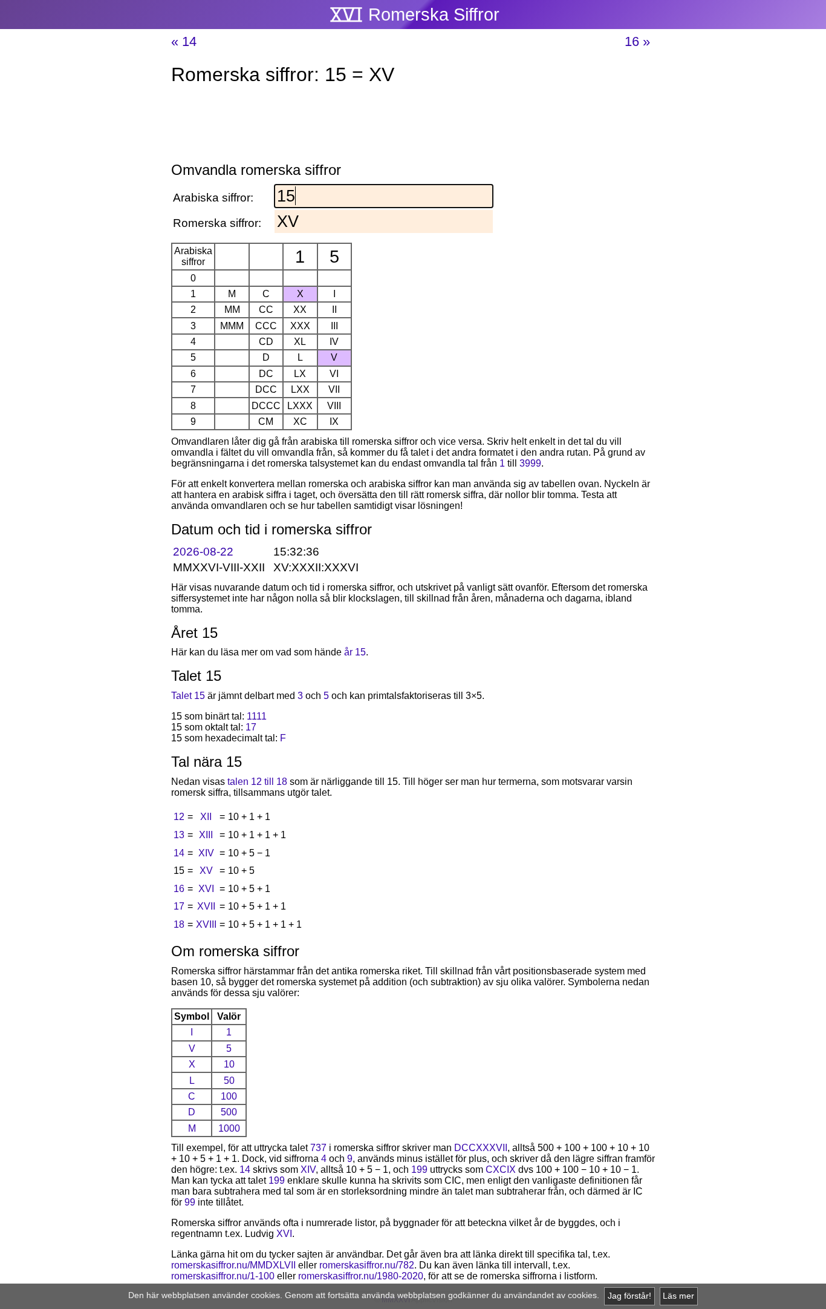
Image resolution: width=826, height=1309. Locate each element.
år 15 (355, 652)
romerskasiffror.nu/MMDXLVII (233, 1265)
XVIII (206, 924)
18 (179, 924)
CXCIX (501, 1169)
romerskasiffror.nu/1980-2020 (360, 1276)
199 (419, 1169)
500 (229, 1112)
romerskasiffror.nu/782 (366, 1265)
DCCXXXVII (480, 1148)
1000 (229, 1128)
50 (229, 1080)
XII (206, 817)
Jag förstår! (629, 1296)
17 (251, 727)
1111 (257, 716)
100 (229, 1096)
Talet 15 (188, 696)
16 (179, 889)
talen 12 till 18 (257, 781)
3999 (530, 463)
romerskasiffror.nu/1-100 (223, 1276)
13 (179, 835)
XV (206, 870)
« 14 (184, 41)
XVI (206, 889)
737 (318, 1148)
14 (179, 853)
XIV (206, 853)
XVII (206, 906)
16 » (637, 41)
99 (189, 1202)
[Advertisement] (413, 126)
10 (229, 1064)
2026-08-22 (203, 551)
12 (179, 817)
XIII (206, 835)
